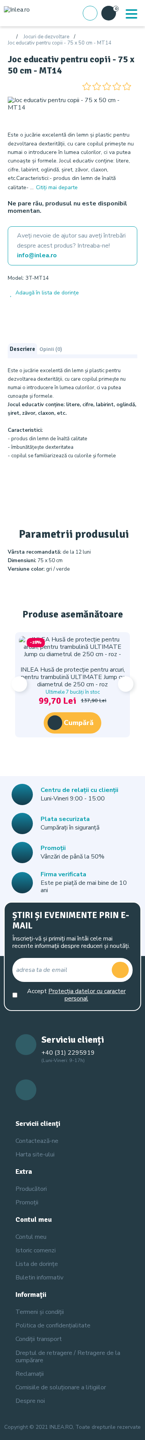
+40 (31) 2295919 (68, 1052)
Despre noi (30, 1401)
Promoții (26, 1202)
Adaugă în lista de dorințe (47, 293)
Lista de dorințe (36, 1264)
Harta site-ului (35, 1154)
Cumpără (79, 722)
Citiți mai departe (57, 187)
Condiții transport (38, 1339)
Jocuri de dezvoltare (46, 37)
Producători (31, 1189)
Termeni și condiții (39, 1312)
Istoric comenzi (35, 1250)
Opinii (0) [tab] (50, 348)
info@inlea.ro (37, 255)
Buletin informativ (39, 1277)
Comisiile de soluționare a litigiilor (60, 1387)
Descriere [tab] (22, 348)
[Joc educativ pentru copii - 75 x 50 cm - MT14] (72, 103)
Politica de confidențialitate (52, 1325)
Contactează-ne (36, 1141)
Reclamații (29, 1374)
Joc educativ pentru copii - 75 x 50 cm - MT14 (59, 43)
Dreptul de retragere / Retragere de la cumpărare (67, 1357)
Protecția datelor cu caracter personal (87, 995)
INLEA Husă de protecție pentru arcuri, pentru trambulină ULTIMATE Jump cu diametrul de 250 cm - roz (72, 677)
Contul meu (30, 1237)
